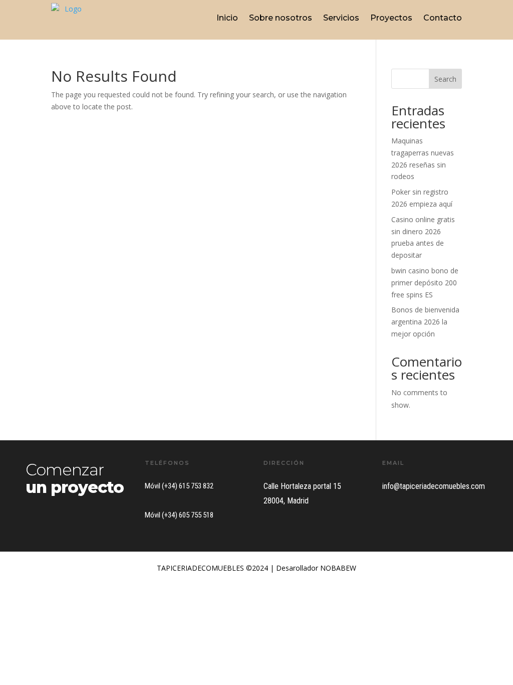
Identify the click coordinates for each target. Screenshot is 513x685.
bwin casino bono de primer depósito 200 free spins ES (424, 282)
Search (445, 79)
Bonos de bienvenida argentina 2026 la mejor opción (425, 321)
